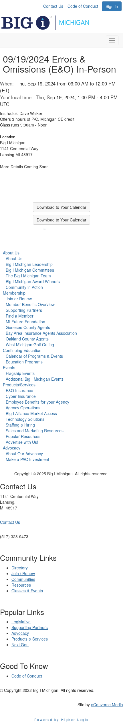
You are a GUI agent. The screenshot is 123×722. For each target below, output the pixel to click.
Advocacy (11, 448)
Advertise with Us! (22, 442)
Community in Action (24, 287)
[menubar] (72, 5)
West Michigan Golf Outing (30, 344)
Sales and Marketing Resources (35, 430)
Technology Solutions (25, 419)
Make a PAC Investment (27, 459)
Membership (14, 293)
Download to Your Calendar (61, 207)
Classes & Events (27, 590)
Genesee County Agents (28, 327)
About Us (11, 253)
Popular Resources (23, 436)
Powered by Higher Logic (61, 719)
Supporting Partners (24, 310)
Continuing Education (22, 350)
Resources (21, 585)
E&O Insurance (19, 390)
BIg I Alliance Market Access (31, 413)
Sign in (112, 6)
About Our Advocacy (24, 453)
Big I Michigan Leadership (29, 264)
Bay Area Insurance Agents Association (41, 333)
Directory (19, 568)
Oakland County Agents (27, 339)
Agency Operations (23, 407)
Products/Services (19, 385)
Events (9, 367)
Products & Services (29, 639)
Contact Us (53, 6)
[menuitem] (55, 5)
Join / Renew (23, 573)
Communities (23, 579)
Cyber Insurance (21, 396)
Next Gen (20, 644)
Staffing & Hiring (20, 425)
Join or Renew (19, 298)
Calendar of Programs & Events (34, 356)
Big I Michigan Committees (30, 270)
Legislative (21, 621)
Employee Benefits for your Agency (37, 402)
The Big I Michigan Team (28, 276)
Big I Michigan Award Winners (33, 281)
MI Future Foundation (25, 321)
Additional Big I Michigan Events (35, 379)
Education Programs (24, 362)
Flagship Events (20, 373)
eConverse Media (107, 704)
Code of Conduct (83, 6)
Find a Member (19, 316)
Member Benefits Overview (30, 304)
